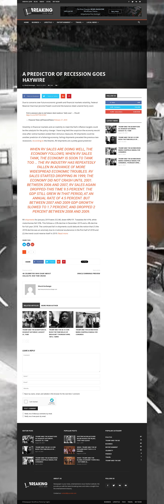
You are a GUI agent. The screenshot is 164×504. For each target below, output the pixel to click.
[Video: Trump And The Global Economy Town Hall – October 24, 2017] (69, 460)
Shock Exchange (29, 85)
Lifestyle (48, 22)
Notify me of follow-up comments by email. (38, 414)
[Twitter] (132, 1)
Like (138, 102)
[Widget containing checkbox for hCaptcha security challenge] (39, 401)
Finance (108, 454)
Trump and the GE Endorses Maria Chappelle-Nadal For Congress (87, 332)
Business (35, 22)
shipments (29, 219)
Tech (124, 502)
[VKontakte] (136, 1)
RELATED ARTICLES (31, 305)
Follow (137, 107)
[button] (139, 22)
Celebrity (26, 327)
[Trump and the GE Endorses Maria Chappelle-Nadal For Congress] (88, 319)
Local (48, 2)
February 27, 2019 (60, 120)
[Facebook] (129, 1)
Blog (36, 2)
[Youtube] (140, 1)
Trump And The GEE (112, 460)
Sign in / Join (27, 2)
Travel (79, 22)
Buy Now (56, 2)
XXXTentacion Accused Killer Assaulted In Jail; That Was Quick (86, 438)
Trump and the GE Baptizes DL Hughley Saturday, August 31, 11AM (34, 332)
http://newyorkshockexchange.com (47, 289)
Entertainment (64, 22)
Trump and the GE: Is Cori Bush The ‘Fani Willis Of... (128, 138)
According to (38, 140)
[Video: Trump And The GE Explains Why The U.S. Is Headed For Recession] (69, 450)
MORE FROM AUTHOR (49, 305)
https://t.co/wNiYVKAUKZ (36, 115)
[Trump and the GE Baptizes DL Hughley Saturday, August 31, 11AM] (34, 319)
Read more (63, 233)
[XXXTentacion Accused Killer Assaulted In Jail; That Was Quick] (69, 439)
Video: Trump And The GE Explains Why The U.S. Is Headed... (86, 449)
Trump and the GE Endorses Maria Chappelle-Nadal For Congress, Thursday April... (129, 161)
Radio (42, 2)
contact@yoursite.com (68, 493)
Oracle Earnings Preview (88, 273)
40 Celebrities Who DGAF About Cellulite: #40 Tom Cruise (36, 274)
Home (26, 22)
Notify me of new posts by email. (35, 416)
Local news (92, 22)
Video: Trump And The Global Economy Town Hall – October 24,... (88, 460)
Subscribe (136, 112)
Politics (52, 327)
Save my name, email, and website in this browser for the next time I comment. (52, 394)
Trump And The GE (112, 440)
